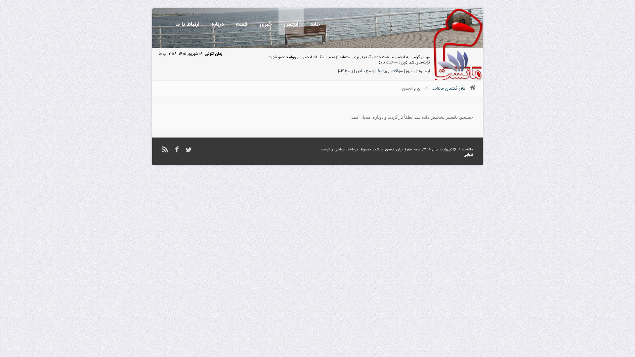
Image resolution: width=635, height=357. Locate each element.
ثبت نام (386, 62)
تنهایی (468, 155)
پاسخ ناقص (365, 71)
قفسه (242, 24)
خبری (266, 24)
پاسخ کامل (344, 71)
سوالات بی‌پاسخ (390, 71)
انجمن (291, 24)
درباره (217, 24)
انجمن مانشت (384, 150)
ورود (402, 62)
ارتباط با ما (187, 24)
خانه (315, 24)
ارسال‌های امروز (418, 71)
